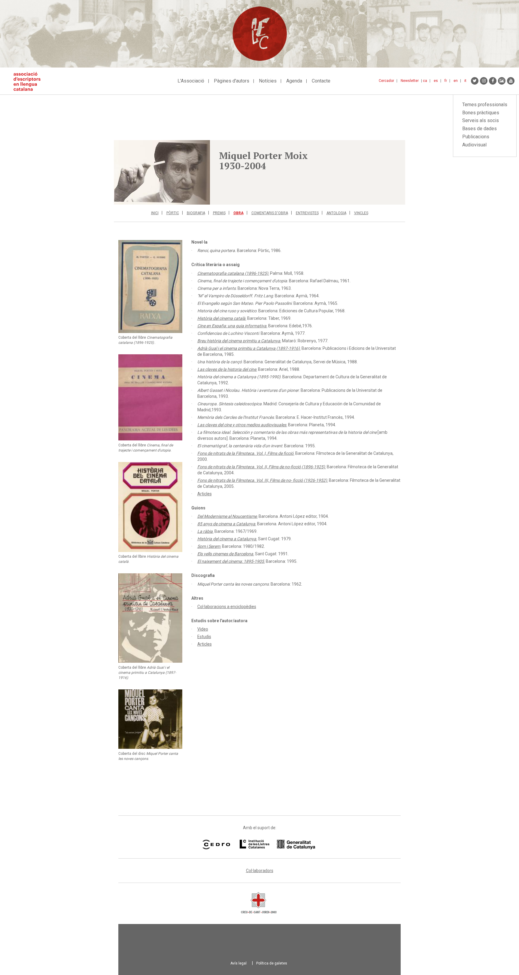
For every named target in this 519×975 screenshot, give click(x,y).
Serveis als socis (480, 120)
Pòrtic (172, 213)
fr (446, 81)
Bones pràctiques (480, 113)
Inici (155, 213)
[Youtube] (510, 81)
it (465, 81)
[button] (162, 172)
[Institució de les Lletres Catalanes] (277, 844)
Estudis (204, 636)
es (436, 81)
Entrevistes (307, 213)
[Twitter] (474, 81)
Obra (238, 213)
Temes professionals (484, 104)
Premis (219, 213)
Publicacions (475, 137)
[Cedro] (216, 844)
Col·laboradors (259, 870)
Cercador (386, 81)
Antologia (336, 213)
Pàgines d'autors (231, 81)
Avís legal (238, 963)
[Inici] (29, 81)
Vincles (361, 213)
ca (425, 81)
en (456, 81)
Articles (204, 493)
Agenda (294, 81)
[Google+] (501, 81)
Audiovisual (474, 145)
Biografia (196, 213)
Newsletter (410, 81)
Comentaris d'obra (269, 213)
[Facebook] (492, 81)
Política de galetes (271, 963)
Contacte (321, 81)
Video (202, 629)
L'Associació (191, 81)
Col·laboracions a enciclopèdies (226, 606)
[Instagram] (483, 81)
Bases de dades (479, 128)
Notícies (268, 81)
